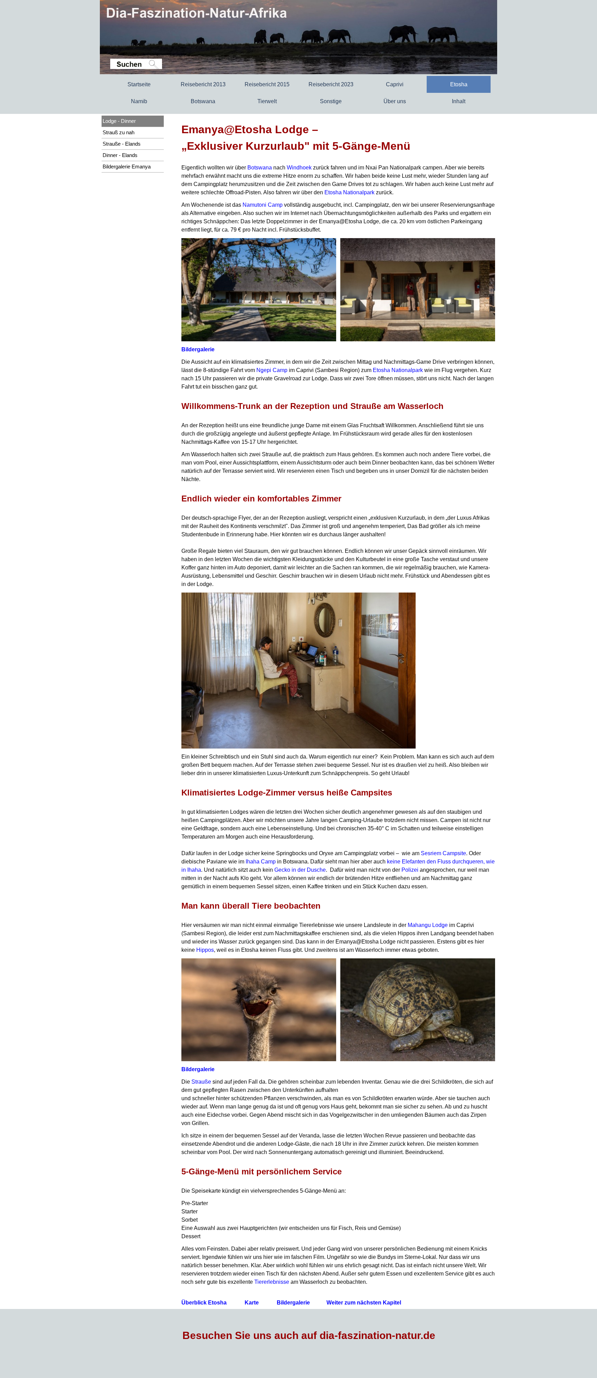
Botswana (259, 167)
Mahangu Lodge (428, 925)
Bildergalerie (198, 349)
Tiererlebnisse (271, 1282)
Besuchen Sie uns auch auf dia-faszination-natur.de (308, 1335)
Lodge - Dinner (119, 121)
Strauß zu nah (118, 132)
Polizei (409, 870)
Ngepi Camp (271, 370)
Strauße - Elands (122, 144)
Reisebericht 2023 (331, 84)
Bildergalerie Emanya (127, 166)
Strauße (201, 1082)
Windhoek (299, 167)
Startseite (139, 84)
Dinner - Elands (120, 155)
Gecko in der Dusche (300, 870)
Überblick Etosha (204, 1303)
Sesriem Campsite (443, 853)
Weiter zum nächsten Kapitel (363, 1303)
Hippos (205, 950)
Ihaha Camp (261, 861)
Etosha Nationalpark (349, 192)
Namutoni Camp (263, 205)
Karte (252, 1303)
